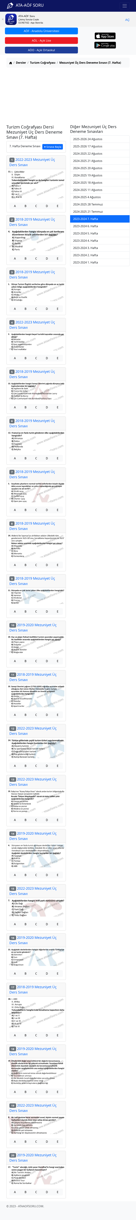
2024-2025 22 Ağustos (87, 154)
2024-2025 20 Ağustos (87, 168)
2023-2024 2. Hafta (85, 255)
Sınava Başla (53, 146)
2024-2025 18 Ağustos (87, 183)
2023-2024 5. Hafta (85, 233)
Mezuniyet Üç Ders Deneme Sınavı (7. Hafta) (90, 63)
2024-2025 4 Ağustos (87, 197)
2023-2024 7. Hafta (85, 219)
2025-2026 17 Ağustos (87, 146)
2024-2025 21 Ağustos (87, 161)
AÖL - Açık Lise (41, 40)
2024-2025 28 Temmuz (88, 204)
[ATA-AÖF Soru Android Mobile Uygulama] (105, 45)
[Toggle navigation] (125, 5)
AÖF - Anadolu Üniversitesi (41, 31)
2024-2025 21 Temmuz (88, 212)
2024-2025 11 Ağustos (87, 190)
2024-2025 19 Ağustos (87, 175)
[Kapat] (3, 19)
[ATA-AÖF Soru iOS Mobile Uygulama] (105, 36)
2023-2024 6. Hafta (85, 226)
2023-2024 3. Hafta (85, 248)
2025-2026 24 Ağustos (87, 139)
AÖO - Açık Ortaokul (41, 50)
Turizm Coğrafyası (42, 63)
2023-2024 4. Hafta (85, 241)
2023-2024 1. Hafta (85, 262)
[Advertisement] (68, 95)
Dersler (21, 63)
